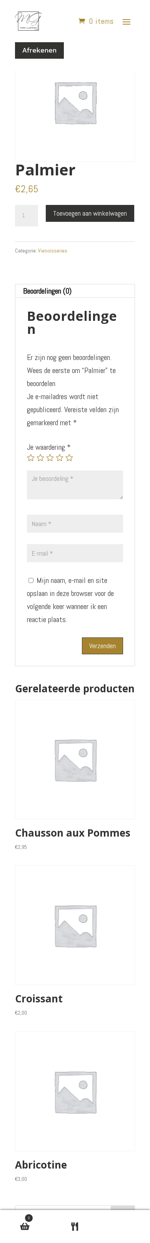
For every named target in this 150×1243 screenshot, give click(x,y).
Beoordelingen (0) (47, 291)
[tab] (75, 291)
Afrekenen (39, 50)
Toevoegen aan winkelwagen (90, 213)
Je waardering (49, 447)
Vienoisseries (52, 250)
